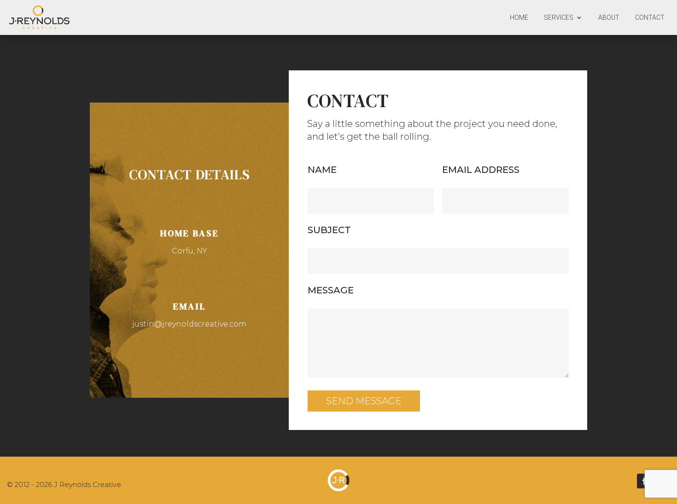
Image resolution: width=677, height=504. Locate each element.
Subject (329, 229)
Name (322, 169)
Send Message (364, 401)
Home (519, 17)
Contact (650, 17)
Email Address (480, 169)
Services (558, 17)
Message (331, 290)
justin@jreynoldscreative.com (189, 324)
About (608, 17)
